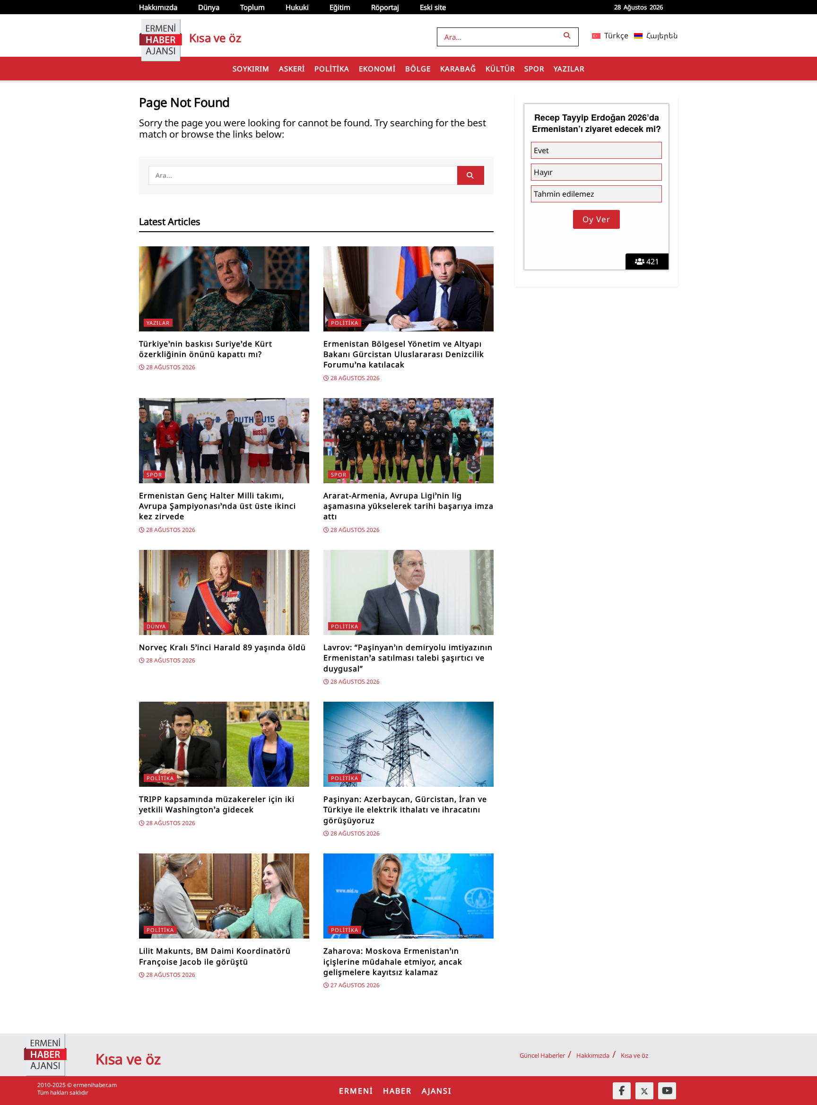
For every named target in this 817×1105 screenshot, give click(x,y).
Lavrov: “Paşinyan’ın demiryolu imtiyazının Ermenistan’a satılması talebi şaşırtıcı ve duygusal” (408, 658)
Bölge (418, 68)
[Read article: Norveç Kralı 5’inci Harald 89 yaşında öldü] (224, 592)
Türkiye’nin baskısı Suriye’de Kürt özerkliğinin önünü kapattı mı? (205, 349)
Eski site (433, 7)
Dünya (208, 7)
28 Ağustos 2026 (170, 367)
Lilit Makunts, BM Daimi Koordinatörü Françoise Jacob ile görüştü (215, 956)
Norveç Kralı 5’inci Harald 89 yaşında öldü (222, 647)
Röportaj (385, 7)
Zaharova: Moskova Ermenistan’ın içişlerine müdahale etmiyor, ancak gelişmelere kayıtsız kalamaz (392, 961)
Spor (534, 68)
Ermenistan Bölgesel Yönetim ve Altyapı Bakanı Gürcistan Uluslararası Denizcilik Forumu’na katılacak (403, 354)
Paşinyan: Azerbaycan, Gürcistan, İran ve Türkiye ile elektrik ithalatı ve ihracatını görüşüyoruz (405, 810)
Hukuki (297, 7)
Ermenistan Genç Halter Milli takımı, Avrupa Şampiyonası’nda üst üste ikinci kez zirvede (217, 506)
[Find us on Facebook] (622, 1090)
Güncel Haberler (542, 1055)
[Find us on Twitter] (644, 1090)
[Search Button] (569, 35)
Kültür (500, 68)
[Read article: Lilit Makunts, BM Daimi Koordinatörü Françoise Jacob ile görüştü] (224, 896)
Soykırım (251, 68)
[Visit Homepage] (160, 35)
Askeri (292, 68)
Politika (331, 68)
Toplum (252, 7)
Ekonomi (377, 68)
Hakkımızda (158, 7)
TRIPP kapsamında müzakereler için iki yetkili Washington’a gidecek (217, 804)
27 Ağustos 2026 (354, 985)
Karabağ (458, 68)
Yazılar (569, 68)
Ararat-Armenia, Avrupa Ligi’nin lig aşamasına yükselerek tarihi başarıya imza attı (408, 506)
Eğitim (340, 7)
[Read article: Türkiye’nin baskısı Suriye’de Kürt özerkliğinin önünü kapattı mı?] (224, 288)
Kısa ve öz (634, 1055)
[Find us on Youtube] (667, 1090)
